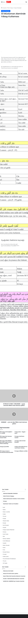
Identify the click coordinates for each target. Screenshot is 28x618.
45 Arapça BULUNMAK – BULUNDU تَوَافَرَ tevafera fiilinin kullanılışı (6, 442)
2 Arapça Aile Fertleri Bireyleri (20, 441)
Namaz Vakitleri (6, 538)
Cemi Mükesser (6, 540)
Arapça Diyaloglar (17, 7)
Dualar (4, 518)
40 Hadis (5, 563)
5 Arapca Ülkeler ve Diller (21, 451)
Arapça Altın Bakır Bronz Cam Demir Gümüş (21, 447)
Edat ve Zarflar (6, 511)
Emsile (4, 523)
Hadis (4, 514)
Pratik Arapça (10, 7)
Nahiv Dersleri (6, 545)
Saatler (4, 543)
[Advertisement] (14, 34)
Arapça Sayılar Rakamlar (8, 529)
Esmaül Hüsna (6, 552)
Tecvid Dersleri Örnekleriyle (9, 558)
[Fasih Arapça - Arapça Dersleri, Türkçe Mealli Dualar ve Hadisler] (8, 2)
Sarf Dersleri (6, 525)
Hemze (4, 532)
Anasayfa (4, 7)
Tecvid (4, 516)
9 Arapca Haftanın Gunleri (19, 437)
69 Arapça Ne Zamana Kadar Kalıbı (6, 437)
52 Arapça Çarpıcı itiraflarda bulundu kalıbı (6, 451)
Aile (4, 536)
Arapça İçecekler (4, 446)
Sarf (4, 507)
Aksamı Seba (6, 520)
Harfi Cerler (5, 534)
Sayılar (4, 527)
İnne (4, 549)
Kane (4, 547)
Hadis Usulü (5, 556)
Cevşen (5, 554)
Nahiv (4, 509)
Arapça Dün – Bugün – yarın (20, 432)
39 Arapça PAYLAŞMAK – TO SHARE (6, 432)
